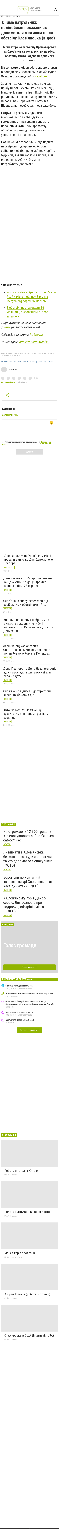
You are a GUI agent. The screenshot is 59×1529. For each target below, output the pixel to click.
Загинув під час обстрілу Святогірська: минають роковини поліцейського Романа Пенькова (26, 649)
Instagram (36, 334)
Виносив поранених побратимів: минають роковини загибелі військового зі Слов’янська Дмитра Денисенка (28, 625)
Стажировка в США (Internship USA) (29, 1335)
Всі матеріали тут (29, 967)
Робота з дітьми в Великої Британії (28, 1212)
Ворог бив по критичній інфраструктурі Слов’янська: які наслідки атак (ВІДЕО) (28, 881)
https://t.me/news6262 (34, 342)
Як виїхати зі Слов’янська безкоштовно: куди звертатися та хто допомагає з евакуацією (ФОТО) (28, 859)
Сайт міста (12, 369)
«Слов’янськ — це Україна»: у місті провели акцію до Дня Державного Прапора (28, 559)
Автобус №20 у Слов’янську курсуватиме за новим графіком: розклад (26, 713)
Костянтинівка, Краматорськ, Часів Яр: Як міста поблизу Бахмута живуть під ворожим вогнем (31, 296)
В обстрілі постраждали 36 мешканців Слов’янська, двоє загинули (27, 312)
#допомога (48, 361)
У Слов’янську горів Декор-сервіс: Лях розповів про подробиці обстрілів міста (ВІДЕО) (24, 905)
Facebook (41, 76)
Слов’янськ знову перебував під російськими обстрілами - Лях (25, 603)
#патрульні (37, 361)
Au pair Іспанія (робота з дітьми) (27, 1294)
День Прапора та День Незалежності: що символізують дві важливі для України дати (29, 672)
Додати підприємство (29, 1030)
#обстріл (27, 361)
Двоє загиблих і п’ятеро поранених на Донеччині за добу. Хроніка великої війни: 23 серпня (27, 582)
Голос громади (19, 945)
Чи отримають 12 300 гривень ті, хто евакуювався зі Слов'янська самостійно (29, 835)
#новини (17, 361)
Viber (6, 327)
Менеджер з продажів (19, 1253)
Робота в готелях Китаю (21, 1171)
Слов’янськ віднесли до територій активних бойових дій (27, 693)
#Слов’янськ (6, 361)
